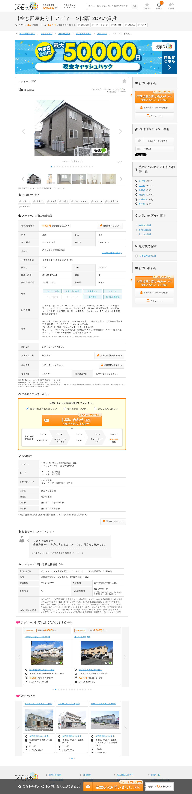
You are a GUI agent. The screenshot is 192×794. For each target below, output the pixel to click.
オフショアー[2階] (82, 637)
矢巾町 (142, 186)
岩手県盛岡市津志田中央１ (106, 736)
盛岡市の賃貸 (145, 225)
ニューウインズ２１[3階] (69, 703)
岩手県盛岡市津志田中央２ (90, 670)
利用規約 (87, 775)
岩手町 (142, 204)
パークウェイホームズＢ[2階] (104, 703)
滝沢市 (142, 181)
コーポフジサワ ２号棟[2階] (38, 637)
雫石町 (142, 190)
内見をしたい (156, 116)
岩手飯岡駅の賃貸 (148, 256)
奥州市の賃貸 (145, 230)
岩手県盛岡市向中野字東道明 (40, 736)
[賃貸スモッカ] (26, 5)
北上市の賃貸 (145, 234)
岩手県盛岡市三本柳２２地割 (41, 670)
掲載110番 (156, 775)
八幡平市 (143, 199)
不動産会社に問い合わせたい (156, 107)
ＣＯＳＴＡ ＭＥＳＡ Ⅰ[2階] (38, 703)
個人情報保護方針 (125, 775)
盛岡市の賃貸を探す (111, 253)
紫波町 (142, 195)
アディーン (102, 34)
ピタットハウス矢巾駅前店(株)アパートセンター (63, 571)
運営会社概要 (55, 775)
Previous (23, 131)
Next (120, 131)
